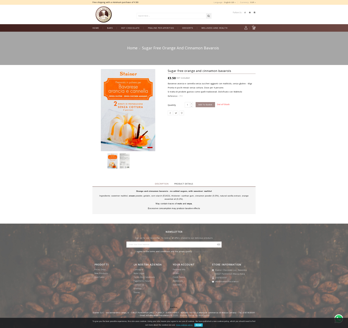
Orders (176, 273)
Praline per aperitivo (161, 28)
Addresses (178, 281)
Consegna (138, 269)
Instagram (254, 12)
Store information (226, 264)
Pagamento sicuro (142, 281)
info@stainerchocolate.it (227, 281)
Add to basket (205, 104)
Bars (110, 28)
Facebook (245, 12)
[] (208, 15)
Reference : (173, 96)
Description (162, 183)
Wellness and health (214, 28)
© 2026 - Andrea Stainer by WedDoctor (190, 315)
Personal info (179, 269)
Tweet (176, 113)
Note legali (139, 273)
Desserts (187, 28)
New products (101, 273)
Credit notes (179, 277)
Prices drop (100, 269)
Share (170, 113)
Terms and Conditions (144, 277)
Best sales (99, 277)
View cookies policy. (184, 325)
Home (95, 28)
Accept (198, 325)
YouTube (249, 12)
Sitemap (138, 288)
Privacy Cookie (201, 251)
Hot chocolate (130, 28)
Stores (137, 292)
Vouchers (177, 284)
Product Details (183, 183)
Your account (184, 264)
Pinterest (181, 113)
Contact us (139, 284)
